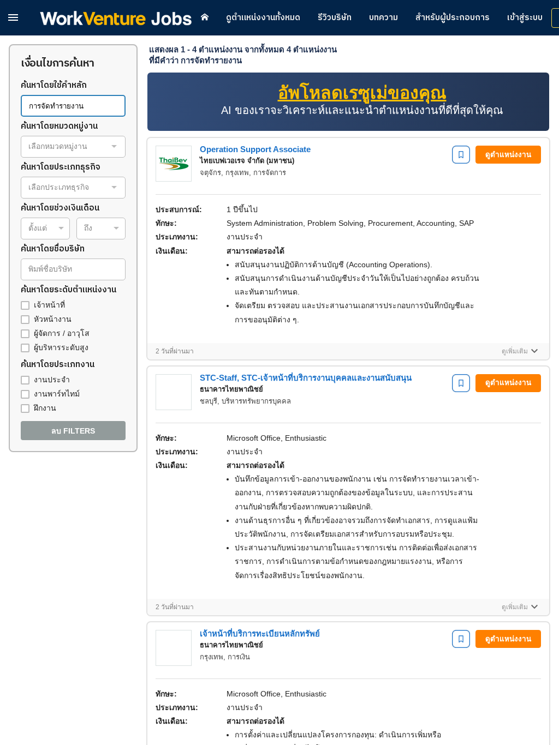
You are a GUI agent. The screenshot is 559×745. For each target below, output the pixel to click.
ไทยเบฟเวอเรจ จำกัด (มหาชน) (247, 161)
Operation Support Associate (255, 149)
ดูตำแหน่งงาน (508, 155)
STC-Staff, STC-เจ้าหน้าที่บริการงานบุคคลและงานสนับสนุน (306, 377)
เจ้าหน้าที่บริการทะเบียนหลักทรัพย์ (260, 633)
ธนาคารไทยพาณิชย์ (231, 389)
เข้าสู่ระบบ (525, 18)
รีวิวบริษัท (335, 18)
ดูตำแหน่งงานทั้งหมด (263, 18)
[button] (13, 17)
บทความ (383, 18)
